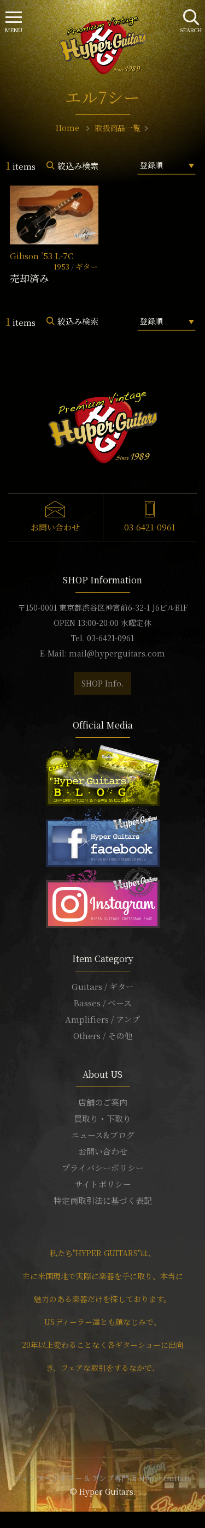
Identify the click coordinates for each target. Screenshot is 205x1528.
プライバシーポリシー (103, 1167)
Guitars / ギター (103, 986)
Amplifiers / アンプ (102, 1019)
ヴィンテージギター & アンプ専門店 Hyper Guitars (102, 1477)
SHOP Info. (102, 683)
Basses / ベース (102, 1002)
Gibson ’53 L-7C (41, 255)
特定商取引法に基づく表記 (103, 1200)
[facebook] (103, 835)
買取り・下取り (102, 1118)
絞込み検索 (77, 165)
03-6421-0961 (149, 527)
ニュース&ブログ (102, 1135)
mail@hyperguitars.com (117, 653)
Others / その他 (102, 1035)
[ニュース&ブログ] (103, 774)
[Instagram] (103, 896)
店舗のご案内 (102, 1102)
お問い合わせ (55, 527)
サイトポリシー (102, 1184)
